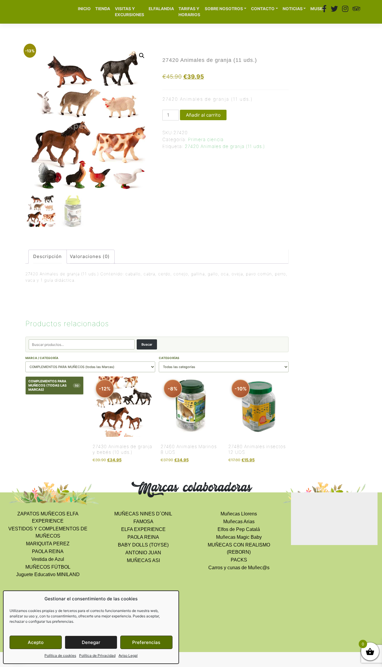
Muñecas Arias (239, 521)
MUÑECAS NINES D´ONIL (143, 513)
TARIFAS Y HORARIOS (189, 11)
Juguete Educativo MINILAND (48, 574)
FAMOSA (143, 521)
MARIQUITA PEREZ (48, 543)
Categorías (169, 358)
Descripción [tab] (47, 256)
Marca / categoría (41, 358)
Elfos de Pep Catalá (239, 529)
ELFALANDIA (161, 8)
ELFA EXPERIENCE (143, 529)
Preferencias (146, 642)
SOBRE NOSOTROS (224, 8)
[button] (141, 55)
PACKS (239, 559)
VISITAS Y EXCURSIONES (129, 11)
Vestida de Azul (47, 559)
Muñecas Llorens (239, 513)
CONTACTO (263, 8)
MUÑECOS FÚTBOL (47, 567)
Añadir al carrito (203, 115)
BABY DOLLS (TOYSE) (143, 544)
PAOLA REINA (48, 551)
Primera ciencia (206, 139)
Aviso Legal (128, 655)
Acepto (36, 642)
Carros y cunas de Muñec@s (238, 567)
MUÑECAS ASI (143, 560)
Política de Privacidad (97, 655)
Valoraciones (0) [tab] (90, 256)
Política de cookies (60, 655)
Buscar (146, 344)
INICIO (84, 8)
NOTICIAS (293, 8)
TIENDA (102, 8)
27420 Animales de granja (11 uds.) (225, 146)
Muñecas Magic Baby (239, 537)
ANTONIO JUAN (143, 552)
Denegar (91, 642)
